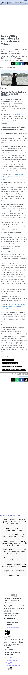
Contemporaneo (11, 369)
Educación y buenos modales (10, 363)
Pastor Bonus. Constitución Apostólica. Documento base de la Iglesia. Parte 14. (14, 543)
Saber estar (18, 366)
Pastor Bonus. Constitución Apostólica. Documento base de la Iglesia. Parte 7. (14, 522)
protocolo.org (21, 369)
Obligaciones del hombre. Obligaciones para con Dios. (14, 536)
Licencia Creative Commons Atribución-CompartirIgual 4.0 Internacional (14, 644)
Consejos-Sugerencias (8, 360)
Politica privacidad (9, 649)
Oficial (22, 2)
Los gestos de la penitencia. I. (14, 571)
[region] (14, 398)
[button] (13, 63)
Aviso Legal (7, 647)
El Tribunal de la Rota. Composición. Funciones (14, 529)
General (4, 369)
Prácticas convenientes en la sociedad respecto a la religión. (14, 565)
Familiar (10, 2)
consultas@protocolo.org (13, 627)
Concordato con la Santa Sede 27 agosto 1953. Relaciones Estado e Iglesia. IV (14, 551)
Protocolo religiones (8, 366)
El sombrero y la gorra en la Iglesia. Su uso (14, 559)
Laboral (17, 2)
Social (4, 2)
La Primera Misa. (14, 575)
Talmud (20, 114)
